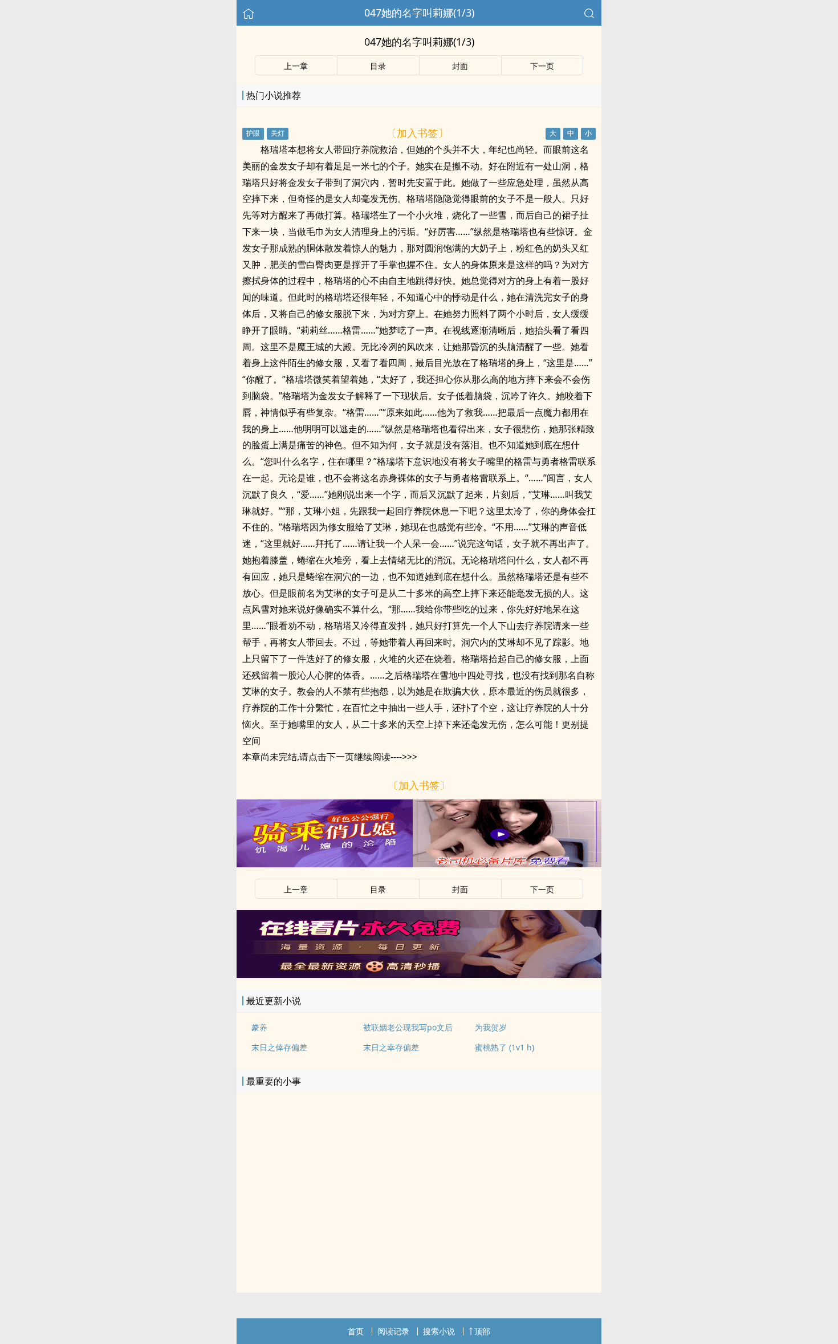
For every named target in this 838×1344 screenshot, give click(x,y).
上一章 (296, 65)
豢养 (259, 1027)
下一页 (542, 65)
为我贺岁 (491, 1027)
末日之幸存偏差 (391, 1047)
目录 (378, 65)
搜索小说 (439, 1331)
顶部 (482, 1331)
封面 (460, 65)
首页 (356, 1331)
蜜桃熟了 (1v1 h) (504, 1047)
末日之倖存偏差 (279, 1047)
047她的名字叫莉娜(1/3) (419, 12)
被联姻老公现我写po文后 (408, 1027)
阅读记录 (393, 1331)
